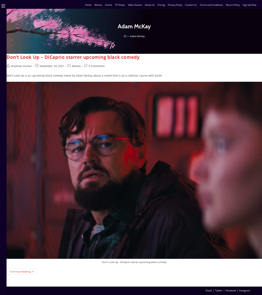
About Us (150, 5)
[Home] (125, 36)
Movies (98, 5)
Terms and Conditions (211, 5)
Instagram (244, 290)
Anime (108, 5)
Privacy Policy (175, 5)
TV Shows (120, 5)
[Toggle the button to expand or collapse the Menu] (3, 5)
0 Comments (97, 66)
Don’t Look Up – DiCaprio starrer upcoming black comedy (73, 57)
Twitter (218, 290)
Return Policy (233, 5)
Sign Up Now (249, 5)
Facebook (231, 290)
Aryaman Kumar (21, 66)
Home (88, 5)
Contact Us (191, 5)
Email (209, 290)
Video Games (135, 5)
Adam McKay (137, 36)
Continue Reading (23, 270)
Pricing (161, 5)
